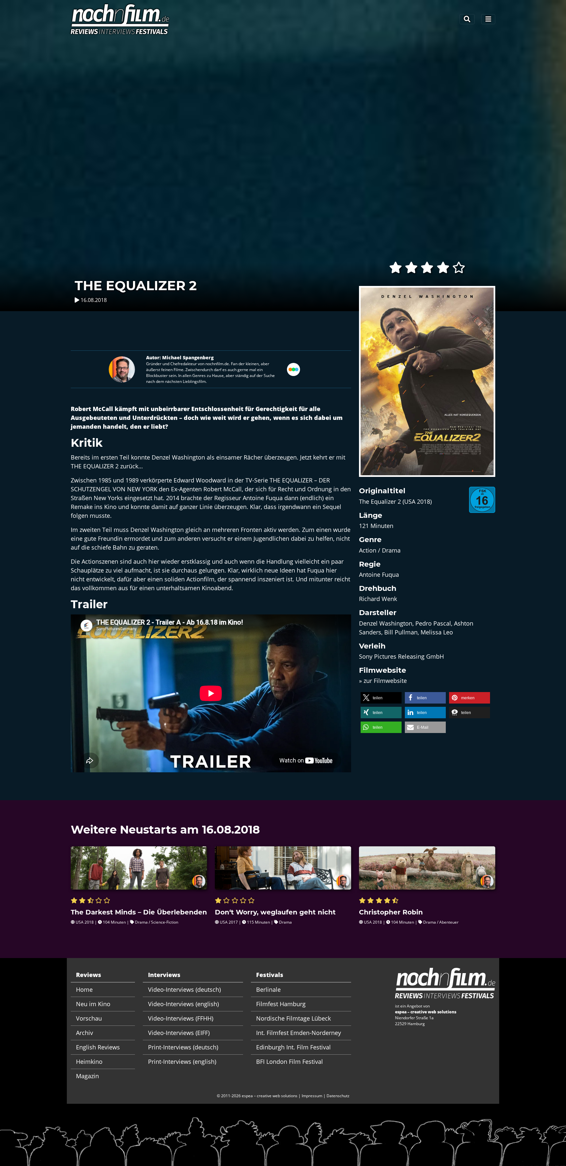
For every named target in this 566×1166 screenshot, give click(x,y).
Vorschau (89, 1018)
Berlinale (268, 989)
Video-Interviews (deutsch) (184, 989)
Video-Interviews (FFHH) (180, 1018)
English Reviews (98, 1047)
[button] (381, 698)
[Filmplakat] (427, 385)
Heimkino (89, 1061)
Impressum (312, 1096)
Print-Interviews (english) (182, 1061)
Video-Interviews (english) (183, 1004)
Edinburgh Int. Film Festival (293, 1047)
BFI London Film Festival (289, 1061)
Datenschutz (338, 1096)
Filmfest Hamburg (281, 1004)
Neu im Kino (93, 1004)
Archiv (84, 1033)
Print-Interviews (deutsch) (183, 1047)
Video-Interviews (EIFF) (179, 1033)
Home (84, 989)
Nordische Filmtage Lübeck (293, 1018)
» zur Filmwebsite (383, 681)
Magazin (87, 1076)
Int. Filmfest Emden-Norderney (298, 1033)
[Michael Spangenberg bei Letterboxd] (293, 369)
